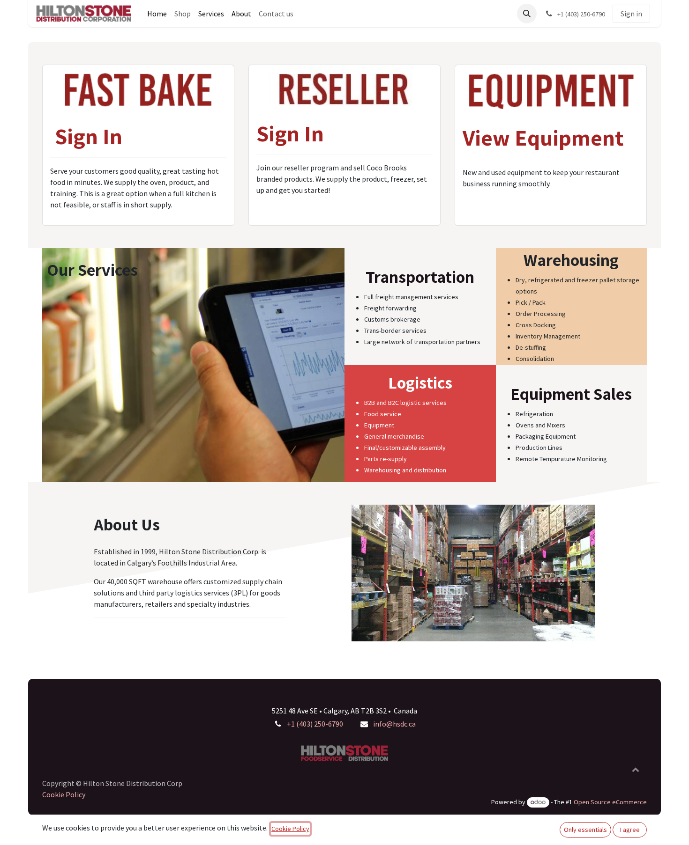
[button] (527, 13)
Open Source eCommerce (610, 802)
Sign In (88, 136)
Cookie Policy (63, 794)
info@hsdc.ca (394, 723)
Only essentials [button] (585, 829)
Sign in (631, 13)
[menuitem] (157, 13)
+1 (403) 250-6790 (315, 723)
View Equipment (543, 137)
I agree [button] (630, 829)
